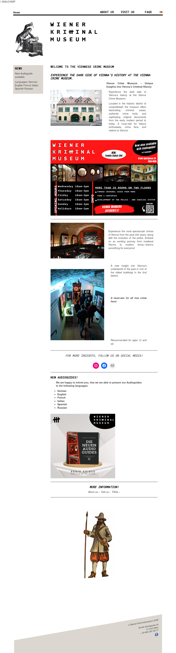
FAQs (148, 12)
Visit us (127, 12)
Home (16, 12)
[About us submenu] (99, 492)
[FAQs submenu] (119, 492)
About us (107, 12)
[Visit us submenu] (110, 492)
